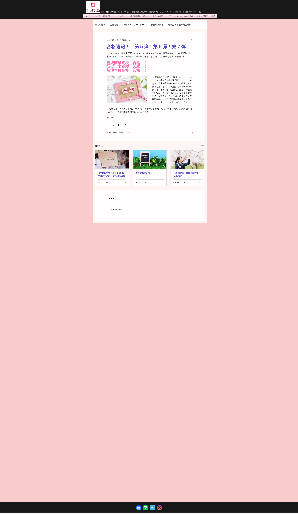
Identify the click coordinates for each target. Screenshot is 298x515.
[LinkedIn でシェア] (119, 125)
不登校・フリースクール (134, 24)
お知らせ (114, 24)
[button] (201, 25)
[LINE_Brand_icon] (145, 507)
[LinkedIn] (159, 507)
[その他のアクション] (191, 40)
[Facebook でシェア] (108, 125)
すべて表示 (200, 145)
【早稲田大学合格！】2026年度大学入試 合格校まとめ (111, 174)
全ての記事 (100, 24)
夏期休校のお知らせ (145, 173)
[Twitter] (152, 507)
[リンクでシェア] (125, 125)
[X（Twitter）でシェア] (113, 125)
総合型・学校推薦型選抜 (179, 24)
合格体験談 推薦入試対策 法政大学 (187, 174)
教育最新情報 (157, 24)
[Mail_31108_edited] (138, 507)
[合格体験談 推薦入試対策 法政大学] (187, 159)
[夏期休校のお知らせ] (150, 159)
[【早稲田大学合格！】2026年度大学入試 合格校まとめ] (112, 159)
